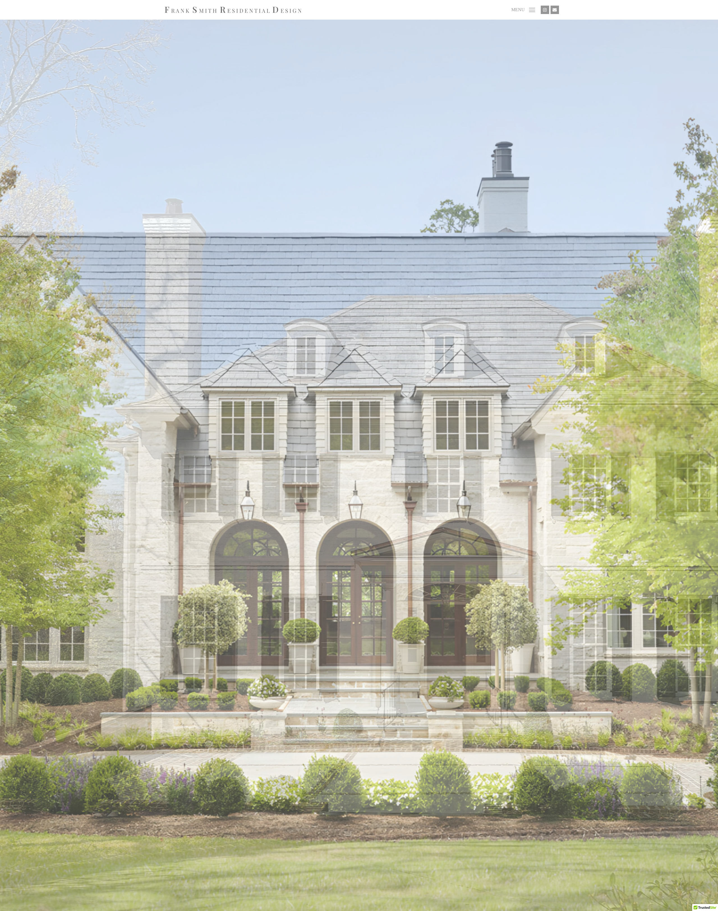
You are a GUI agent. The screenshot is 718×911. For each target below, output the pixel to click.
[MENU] (532, 10)
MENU (518, 9)
